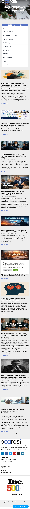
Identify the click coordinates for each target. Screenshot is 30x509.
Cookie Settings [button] (7, 270)
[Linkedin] (2, 453)
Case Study (6, 43)
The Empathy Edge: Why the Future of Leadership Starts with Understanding (14, 231)
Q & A (4, 61)
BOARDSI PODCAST (8, 39)
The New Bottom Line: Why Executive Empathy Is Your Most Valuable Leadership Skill (13, 193)
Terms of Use (4, 505)
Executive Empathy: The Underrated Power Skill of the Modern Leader (13, 299)
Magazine (6, 50)
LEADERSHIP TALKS (8, 46)
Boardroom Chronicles (10, 35)
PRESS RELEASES (7, 57)
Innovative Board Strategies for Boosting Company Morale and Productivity (15, 124)
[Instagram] (18, 453)
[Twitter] (10, 453)
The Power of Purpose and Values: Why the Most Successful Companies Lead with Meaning (14, 335)
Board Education (8, 32)
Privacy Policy (11, 505)
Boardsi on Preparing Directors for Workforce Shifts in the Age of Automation (12, 411)
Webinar (5, 65)
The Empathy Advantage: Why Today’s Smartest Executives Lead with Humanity (15, 376)
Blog (4, 28)
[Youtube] (14, 453)
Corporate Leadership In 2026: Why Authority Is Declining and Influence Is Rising (14, 156)
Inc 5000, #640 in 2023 (15, 494)
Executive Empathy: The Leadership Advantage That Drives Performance (13, 84)
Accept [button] (15, 270)
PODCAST (5, 54)
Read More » (4, 103)
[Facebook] (6, 453)
